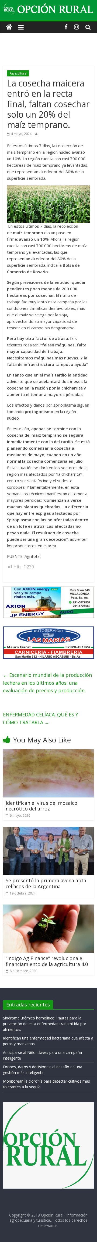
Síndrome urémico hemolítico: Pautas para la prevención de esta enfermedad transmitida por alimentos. (44, 1023)
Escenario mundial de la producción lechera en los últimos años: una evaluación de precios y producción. (47, 683)
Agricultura (18, 73)
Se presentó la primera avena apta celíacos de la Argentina (46, 883)
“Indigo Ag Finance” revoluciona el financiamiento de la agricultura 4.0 (47, 961)
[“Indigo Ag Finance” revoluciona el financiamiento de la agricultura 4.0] (48, 908)
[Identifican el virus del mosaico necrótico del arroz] (48, 752)
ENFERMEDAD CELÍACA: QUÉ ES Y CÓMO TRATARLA (40, 718)
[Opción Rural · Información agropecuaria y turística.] (9, 27)
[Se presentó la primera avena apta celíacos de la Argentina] (48, 830)
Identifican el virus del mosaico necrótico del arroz (41, 806)
